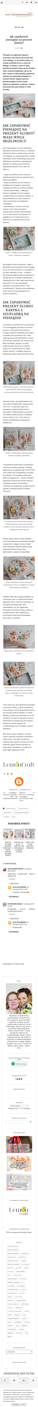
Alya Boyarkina (19, 887)
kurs (23, 1314)
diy (23, 1282)
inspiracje (19, 1307)
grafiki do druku (13, 1304)
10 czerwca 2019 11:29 (21, 888)
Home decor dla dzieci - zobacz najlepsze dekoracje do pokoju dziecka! (19, 1185)
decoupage (23, 1278)
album (24, 1260)
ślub (13, 816)
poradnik (25, 1325)
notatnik (10, 1325)
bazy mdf (19, 1268)
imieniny (10, 1307)
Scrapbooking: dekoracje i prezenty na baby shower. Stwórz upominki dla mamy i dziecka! (19, 1166)
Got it (23, 1404)
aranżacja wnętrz (13, 1264)
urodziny (10, 1333)
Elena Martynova (15, 869)
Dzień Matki (22, 1257)
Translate (26, 1108)
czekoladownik (12, 1278)
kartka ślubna (10, 808)
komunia (17, 1314)
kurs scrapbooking (13, 1318)
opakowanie (7, 812)
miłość (10, 1322)
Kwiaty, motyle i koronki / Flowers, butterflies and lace (26, 796)
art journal (26, 1264)
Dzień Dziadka (12, 1257)
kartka (27, 1311)
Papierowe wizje (15, 904)
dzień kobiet (19, 1296)
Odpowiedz (12, 879)
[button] (19, 27)
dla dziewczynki (13, 1289)
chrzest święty (20, 1271)
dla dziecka (21, 1286)
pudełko (6, 816)
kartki (10, 1314)
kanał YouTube (19, 742)
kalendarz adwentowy (15, 1311)
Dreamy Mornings (13, 1253)
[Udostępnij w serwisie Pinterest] (11, 774)
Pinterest (6, 745)
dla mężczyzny (12, 1293)
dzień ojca (11, 1300)
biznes (26, 1268)
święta (9, 1336)
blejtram (10, 1271)
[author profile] (19, 781)
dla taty (21, 1293)
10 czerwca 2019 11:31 (21, 923)
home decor (24, 1304)
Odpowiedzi (14, 883)
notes (17, 1325)
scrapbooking (12, 1329)
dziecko (10, 1296)
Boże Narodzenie (13, 1249)
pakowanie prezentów (22, 812)
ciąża (9, 1275)
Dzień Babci (25, 1253)
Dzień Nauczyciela (13, 1260)
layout (24, 1318)
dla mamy (23, 1289)
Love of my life (23, 808)
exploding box (21, 1300)
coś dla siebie (17, 1275)
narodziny (27, 1322)
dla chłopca (11, 1286)
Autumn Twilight (13, 1246)
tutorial (21, 1329)
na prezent (17, 1322)
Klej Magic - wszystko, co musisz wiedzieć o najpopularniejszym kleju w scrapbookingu (19, 1148)
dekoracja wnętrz (13, 1282)
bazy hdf (10, 1268)
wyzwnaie (19, 1333)
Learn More (15, 1404)
